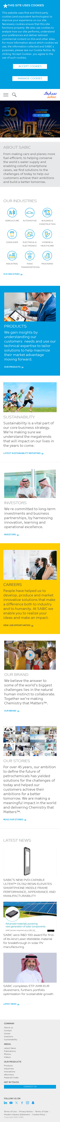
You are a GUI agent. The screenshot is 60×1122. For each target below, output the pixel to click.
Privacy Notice (26, 1112)
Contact (8, 1031)
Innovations (9, 1072)
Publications (10, 1051)
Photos (7, 1054)
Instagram (27, 1102)
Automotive (30, 221)
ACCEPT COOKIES (30, 66)
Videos (7, 1057)
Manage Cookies (30, 78)
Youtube (11, 1102)
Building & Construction (47, 222)
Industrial (12, 264)
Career (7, 1034)
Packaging (47, 264)
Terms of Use (10, 1112)
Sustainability (10, 1040)
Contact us (30, 1087)
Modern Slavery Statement (17, 1115)
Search (14, 95)
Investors (8, 1037)
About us (8, 1028)
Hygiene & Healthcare (47, 244)
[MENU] (6, 95)
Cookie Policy (38, 1115)
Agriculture (12, 221)
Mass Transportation (30, 265)
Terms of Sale (41, 1112)
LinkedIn (5, 1102)
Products (8, 1066)
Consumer (12, 242)
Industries (9, 1069)
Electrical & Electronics (30, 244)
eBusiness (9, 1075)
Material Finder (11, 1078)
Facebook (22, 1102)
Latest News (10, 1048)
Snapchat (33, 1102)
